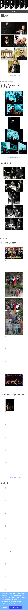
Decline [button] (5, 607)
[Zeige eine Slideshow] (14, 75)
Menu (14, 11)
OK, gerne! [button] (15, 607)
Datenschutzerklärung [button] (8, 603)
